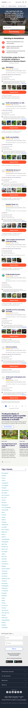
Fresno (3, 480)
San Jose (4, 497)
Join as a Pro (18, 2)
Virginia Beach (6, 620)
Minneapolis (5, 541)
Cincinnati (4, 571)
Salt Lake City (5, 613)
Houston (4, 608)
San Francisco (5, 495)
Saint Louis (5, 549)
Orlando (4, 515)
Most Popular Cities (6, 633)
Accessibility (20, 697)
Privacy (6, 697)
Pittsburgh (4, 588)
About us (4, 685)
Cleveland (4, 573)
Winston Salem (6, 568)
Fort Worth (5, 605)
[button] (4, 87)
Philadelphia (5, 586)
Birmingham (5, 473)
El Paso (4, 603)
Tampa (3, 517)
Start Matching (14, 32)
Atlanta (4, 519)
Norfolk (4, 615)
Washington (5, 505)
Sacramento (5, 490)
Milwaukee (5, 627)
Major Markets (7, 469)
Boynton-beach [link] (12, 6)
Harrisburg (4, 583)
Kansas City (5, 546)
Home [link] (3, 6)
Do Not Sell (15, 697)
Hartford (4, 502)
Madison (4, 625)
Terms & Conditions (22, 699)
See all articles (8, 426)
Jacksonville (5, 510)
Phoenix (4, 475)
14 (22, 406)
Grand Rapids (5, 539)
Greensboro (5, 564)
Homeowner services (8, 671)
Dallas (3, 600)
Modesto (4, 488)
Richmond (4, 617)
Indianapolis (5, 524)
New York (4, 556)
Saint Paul (4, 544)
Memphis (4, 593)
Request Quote (14, 92)
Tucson (4, 478)
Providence (5, 590)
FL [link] (6, 6)
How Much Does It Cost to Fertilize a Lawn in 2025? (9, 445)
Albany (3, 554)
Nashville (4, 595)
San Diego (4, 493)
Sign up (14, 648)
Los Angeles (5, 485)
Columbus (4, 576)
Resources (4, 680)
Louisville (4, 527)
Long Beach (5, 483)
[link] (14, 70)
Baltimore (4, 532)
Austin (3, 598)
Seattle (4, 622)
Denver (4, 500)
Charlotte (4, 561)
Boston (4, 534)
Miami (3, 512)
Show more (24, 83)
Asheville (4, 559)
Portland (4, 581)
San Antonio (5, 610)
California (10, 697)
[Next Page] (25, 406)
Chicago (4, 522)
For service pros (6, 676)
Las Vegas (4, 551)
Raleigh (4, 566)
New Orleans (5, 529)
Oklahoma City (6, 578)
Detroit (4, 537)
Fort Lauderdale (6, 507)
